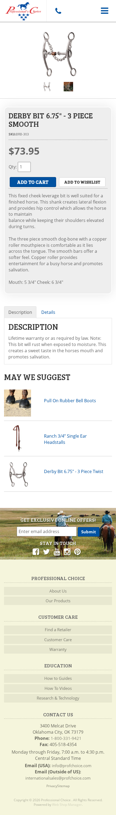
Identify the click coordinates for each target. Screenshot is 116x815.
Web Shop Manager (67, 804)
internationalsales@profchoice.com (58, 778)
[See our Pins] (77, 551)
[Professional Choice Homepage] (23, 10)
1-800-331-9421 (66, 738)
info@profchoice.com (71, 765)
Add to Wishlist (82, 182)
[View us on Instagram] (67, 551)
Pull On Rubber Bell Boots (70, 401)
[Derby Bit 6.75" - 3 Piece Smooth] (58, 54)
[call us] (58, 11)
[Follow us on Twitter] (46, 551)
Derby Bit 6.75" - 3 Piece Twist (73, 471)
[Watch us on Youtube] (57, 551)
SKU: (12, 134)
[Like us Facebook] (36, 551)
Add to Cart (33, 182)
